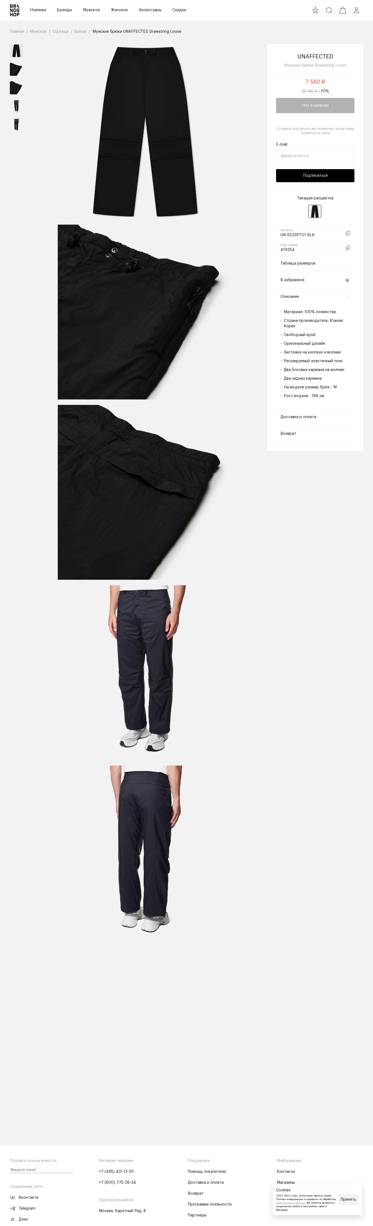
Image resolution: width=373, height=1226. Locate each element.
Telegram (27, 1208)
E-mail (281, 144)
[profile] (356, 10)
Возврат (196, 1193)
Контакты (286, 1172)
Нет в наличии (315, 105)
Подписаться (315, 176)
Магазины (286, 1183)
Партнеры (197, 1215)
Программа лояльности (210, 1204)
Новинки (38, 10)
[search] (329, 10)
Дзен (23, 1219)
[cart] (343, 10)
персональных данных (290, 1202)
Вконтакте (29, 1198)
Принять (348, 1199)
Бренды (64, 10)
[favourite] (315, 10)
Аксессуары (150, 10)
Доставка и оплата (206, 1183)
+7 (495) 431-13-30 (116, 1172)
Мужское (91, 10)
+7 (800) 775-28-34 (117, 1183)
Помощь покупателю (207, 1172)
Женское (119, 10)
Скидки (179, 10)
